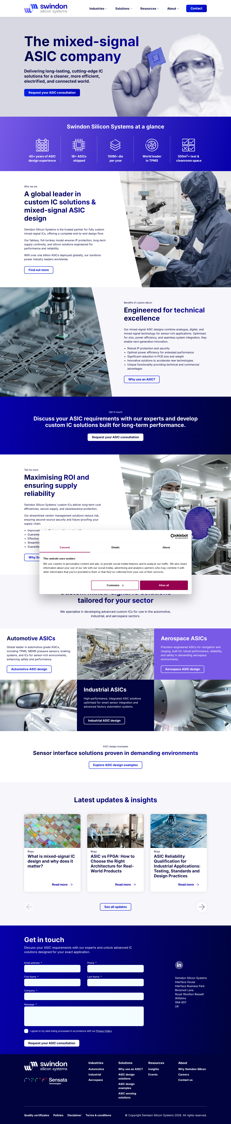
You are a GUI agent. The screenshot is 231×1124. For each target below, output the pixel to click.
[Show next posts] (202, 907)
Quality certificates (36, 1115)
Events (153, 1074)
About (172, 8)
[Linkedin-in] (179, 965)
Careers (183, 1074)
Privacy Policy (104, 1030)
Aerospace (95, 1080)
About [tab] (166, 547)
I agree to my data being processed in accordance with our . (71, 1030)
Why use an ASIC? (130, 1069)
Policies (58, 1115)
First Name (30, 976)
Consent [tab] (65, 547)
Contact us (185, 1080)
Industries (97, 8)
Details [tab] (115, 547)
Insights (153, 1069)
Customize (113, 585)
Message (29, 1004)
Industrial (94, 1074)
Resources (148, 8)
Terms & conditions (98, 1115)
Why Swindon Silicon (192, 1069)
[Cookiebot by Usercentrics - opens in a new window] (173, 536)
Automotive (96, 1069)
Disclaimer (74, 1115)
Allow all (164, 585)
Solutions (122, 8)
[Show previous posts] (29, 907)
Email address (32, 962)
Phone (91, 962)
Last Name (93, 976)
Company (30, 990)
